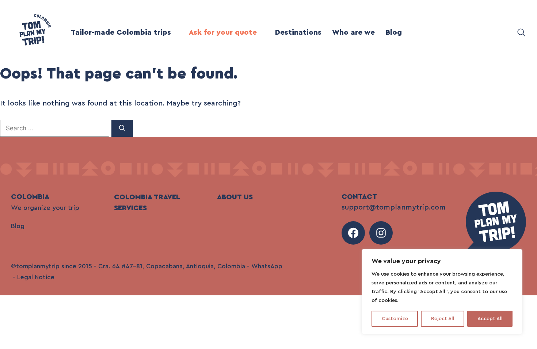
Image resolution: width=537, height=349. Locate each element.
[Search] (122, 128)
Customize (395, 318)
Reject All (442, 318)
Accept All (490, 318)
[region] (442, 291)
